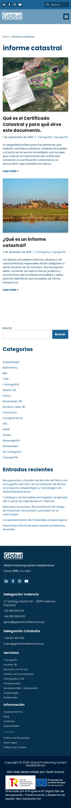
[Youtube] (20, 5)
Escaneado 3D (12, 401)
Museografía (11, 440)
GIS (5, 424)
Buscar (7, 328)
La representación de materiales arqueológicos (35, 520)
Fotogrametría (13, 418)
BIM (5, 373)
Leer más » (11, 171)
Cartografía (45, 137)
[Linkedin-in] (4, 5)
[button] (66, 17)
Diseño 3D (9, 390)
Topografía (61, 137)
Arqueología (11, 362)
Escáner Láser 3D (14, 407)
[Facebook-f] (9, 5)
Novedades (10, 446)
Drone (7, 395)
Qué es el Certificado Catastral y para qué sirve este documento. (32, 124)
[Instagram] (14, 5)
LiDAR (6, 429)
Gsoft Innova (55, 772)
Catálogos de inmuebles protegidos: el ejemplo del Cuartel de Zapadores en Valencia (35, 499)
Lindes (7, 435)
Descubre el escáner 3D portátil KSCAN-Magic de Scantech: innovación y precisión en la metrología (34, 510)
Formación (10, 412)
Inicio (6, 37)
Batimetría (10, 367)
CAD (6, 379)
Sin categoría (12, 452)
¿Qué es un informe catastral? (24, 242)
